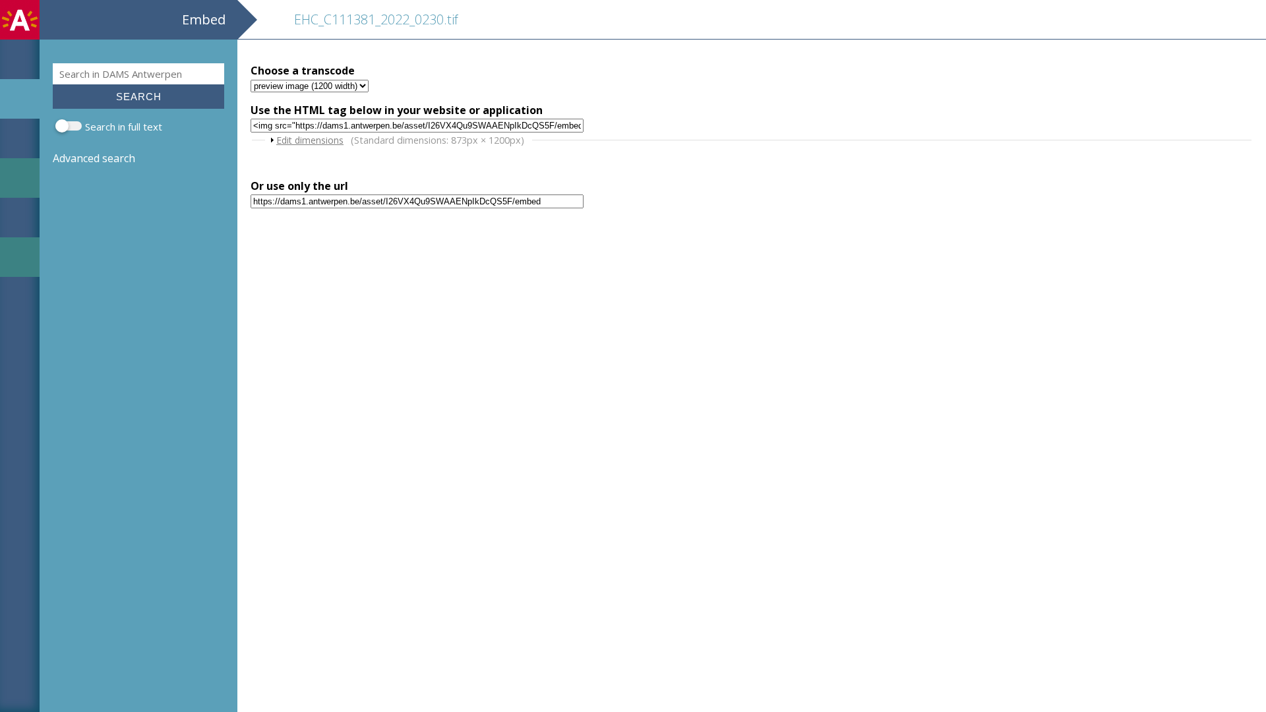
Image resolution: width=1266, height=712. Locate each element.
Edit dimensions (310, 140)
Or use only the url (299, 186)
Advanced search (94, 158)
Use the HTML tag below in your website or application (397, 110)
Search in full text (123, 126)
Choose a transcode (303, 70)
